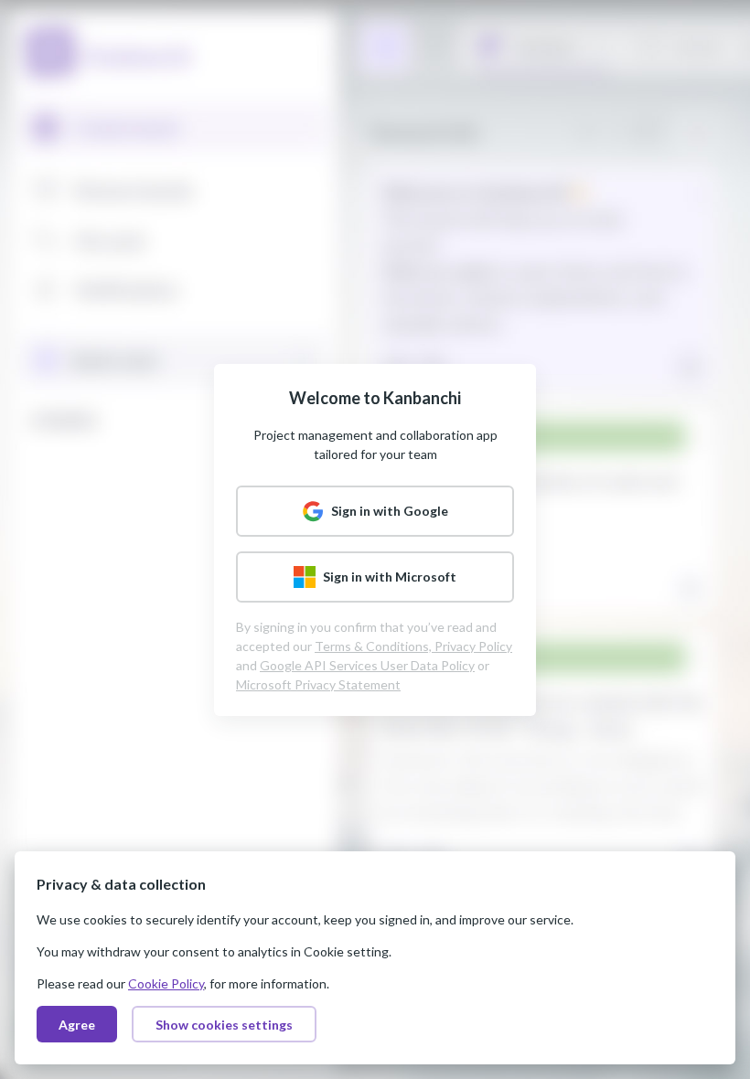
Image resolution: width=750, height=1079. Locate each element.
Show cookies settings (224, 1024)
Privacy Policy (473, 646)
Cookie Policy (166, 983)
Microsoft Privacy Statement (318, 684)
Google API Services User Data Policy (367, 665)
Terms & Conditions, (374, 646)
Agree (77, 1024)
